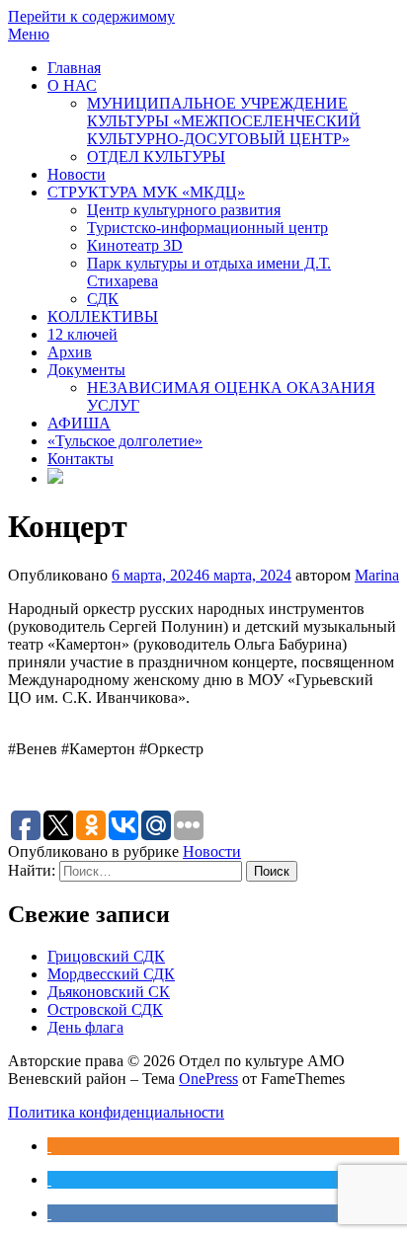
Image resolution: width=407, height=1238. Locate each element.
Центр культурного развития (184, 209)
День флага (85, 1027)
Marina (377, 575)
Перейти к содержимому (91, 16)
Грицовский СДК (106, 956)
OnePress (208, 1078)
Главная (74, 67)
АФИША (79, 423)
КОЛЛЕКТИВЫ (102, 316)
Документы (86, 369)
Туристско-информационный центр (207, 227)
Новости (76, 174)
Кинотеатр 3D (135, 245)
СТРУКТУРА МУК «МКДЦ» (146, 192)
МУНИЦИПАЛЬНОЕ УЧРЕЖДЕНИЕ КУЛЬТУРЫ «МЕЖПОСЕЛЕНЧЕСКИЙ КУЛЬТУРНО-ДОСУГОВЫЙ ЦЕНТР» (224, 121)
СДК (103, 298)
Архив (69, 352)
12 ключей (82, 334)
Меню (28, 34)
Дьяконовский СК (108, 991)
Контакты (80, 458)
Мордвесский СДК (111, 974)
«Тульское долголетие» (125, 440)
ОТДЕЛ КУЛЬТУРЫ (156, 156)
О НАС (72, 85)
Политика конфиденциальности (116, 1112)
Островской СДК (105, 1009)
